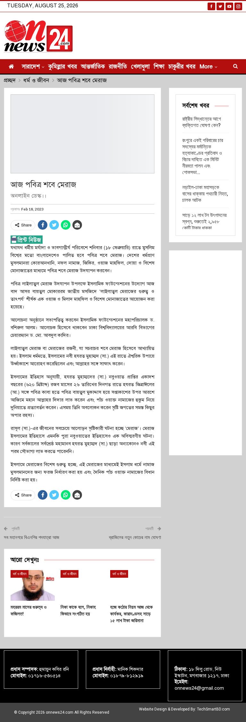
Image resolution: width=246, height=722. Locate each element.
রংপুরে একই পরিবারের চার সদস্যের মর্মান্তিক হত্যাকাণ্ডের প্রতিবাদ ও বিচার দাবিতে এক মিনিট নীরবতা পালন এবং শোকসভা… (202, 156)
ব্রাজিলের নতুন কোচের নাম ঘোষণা (135, 537)
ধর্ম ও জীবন (19, 574)
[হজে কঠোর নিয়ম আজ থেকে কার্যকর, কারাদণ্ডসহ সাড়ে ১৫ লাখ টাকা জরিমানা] (132, 585)
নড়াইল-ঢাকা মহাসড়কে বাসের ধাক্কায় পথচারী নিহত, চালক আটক (205, 193)
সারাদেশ (31, 66)
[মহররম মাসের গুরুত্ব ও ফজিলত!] (33, 585)
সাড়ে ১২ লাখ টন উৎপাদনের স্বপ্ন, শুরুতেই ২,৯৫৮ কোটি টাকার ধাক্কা (204, 221)
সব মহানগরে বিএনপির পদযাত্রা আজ (31, 537)
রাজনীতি (118, 66)
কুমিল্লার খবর (62, 66)
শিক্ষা (159, 66)
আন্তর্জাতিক (93, 66)
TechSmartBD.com (213, 709)
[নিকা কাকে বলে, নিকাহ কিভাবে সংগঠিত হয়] (83, 585)
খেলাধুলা (140, 66)
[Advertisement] (205, 353)
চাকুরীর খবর (181, 66)
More (206, 66)
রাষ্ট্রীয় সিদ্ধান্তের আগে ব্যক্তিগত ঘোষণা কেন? (201, 122)
